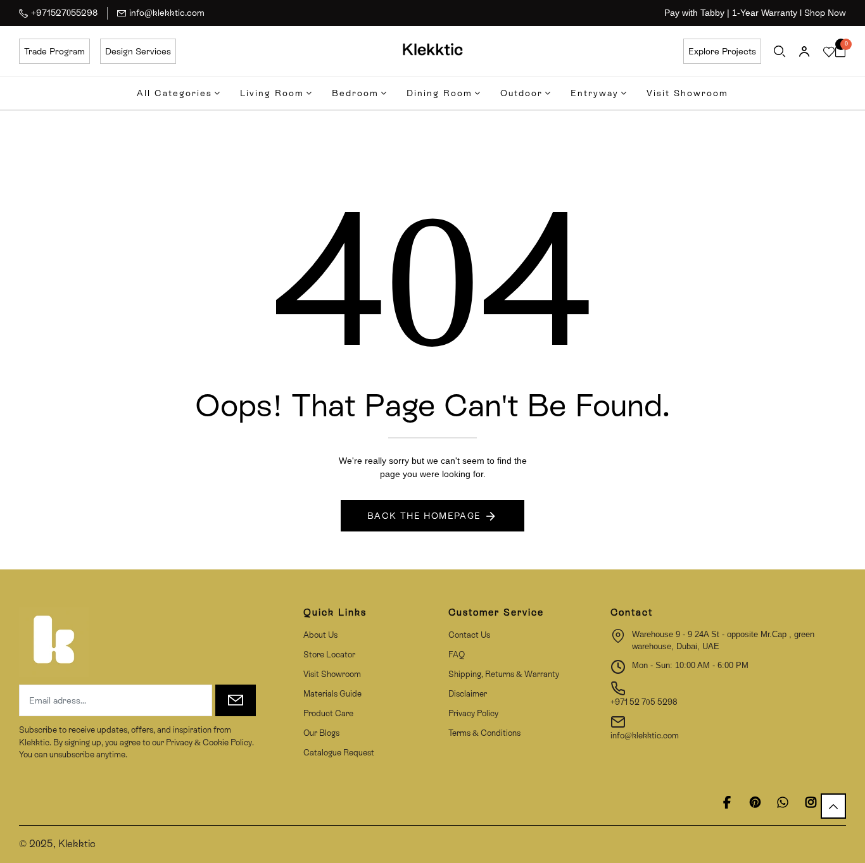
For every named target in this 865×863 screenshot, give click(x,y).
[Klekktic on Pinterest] (754, 802)
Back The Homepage (424, 516)
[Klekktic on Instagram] (810, 802)
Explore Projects (722, 51)
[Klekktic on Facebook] (727, 802)
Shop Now (825, 13)
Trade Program (54, 51)
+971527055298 (64, 13)
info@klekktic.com (167, 13)
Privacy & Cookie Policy (208, 742)
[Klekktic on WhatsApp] (782, 802)
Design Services (138, 51)
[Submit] (235, 700)
